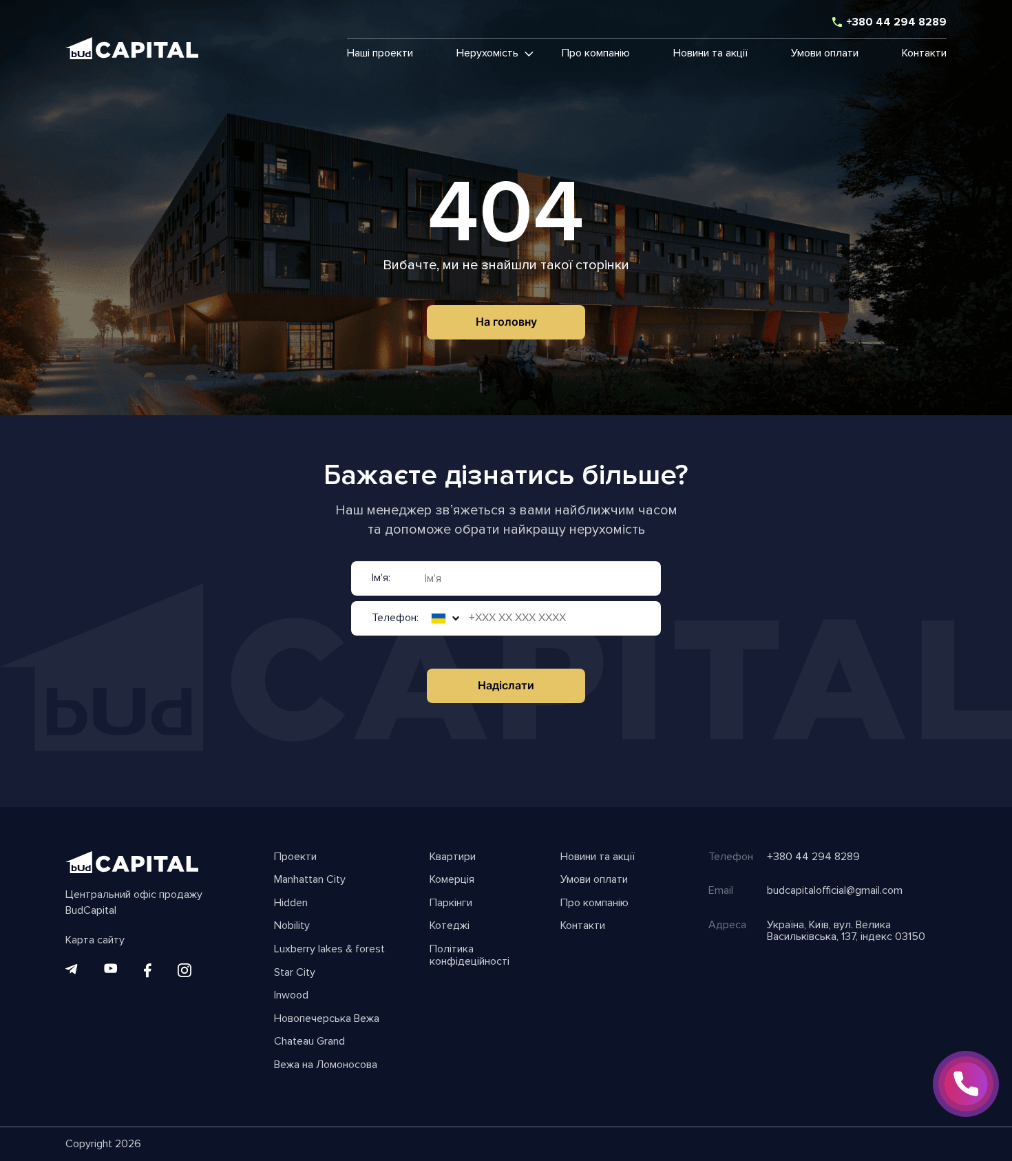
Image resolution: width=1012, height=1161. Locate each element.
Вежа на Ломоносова (325, 1065)
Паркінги (451, 903)
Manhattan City (310, 880)
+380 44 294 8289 (896, 23)
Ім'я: (381, 578)
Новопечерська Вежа (326, 1019)
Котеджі (450, 926)
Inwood (291, 996)
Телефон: (395, 618)
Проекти (295, 857)
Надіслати (506, 685)
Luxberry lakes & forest (329, 949)
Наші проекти (380, 54)
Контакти (924, 54)
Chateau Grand (309, 1042)
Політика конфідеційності (469, 955)
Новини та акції (710, 54)
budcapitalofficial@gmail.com (835, 891)
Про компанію (596, 54)
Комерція (452, 880)
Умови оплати (824, 54)
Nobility (292, 926)
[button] (487, 54)
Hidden (291, 903)
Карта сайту (95, 940)
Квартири (453, 857)
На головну (506, 321)
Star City (294, 973)
